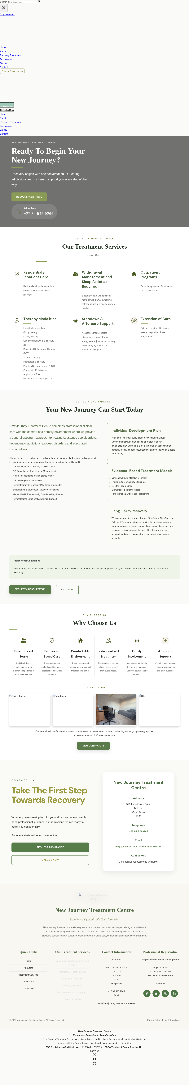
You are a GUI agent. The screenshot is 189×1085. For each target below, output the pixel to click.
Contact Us (28, 988)
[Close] (3, 8)
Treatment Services (28, 975)
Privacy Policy (154, 1020)
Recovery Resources (10, 55)
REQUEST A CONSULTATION (30, 589)
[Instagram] (156, 993)
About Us (28, 968)
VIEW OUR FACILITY (93, 746)
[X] (165, 993)
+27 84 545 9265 (39, 213)
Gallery (3, 63)
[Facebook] (147, 993)
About (3, 51)
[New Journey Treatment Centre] (14, 43)
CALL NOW (67, 589)
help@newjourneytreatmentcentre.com (138, 846)
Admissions (28, 981)
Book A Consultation (12, 71)
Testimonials (6, 59)
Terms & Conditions (171, 1020)
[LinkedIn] (174, 993)
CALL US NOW (50, 860)
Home (3, 47)
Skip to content (7, 14)
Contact (4, 67)
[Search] (39, 1)
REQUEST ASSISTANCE (29, 197)
